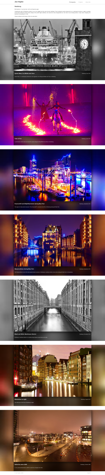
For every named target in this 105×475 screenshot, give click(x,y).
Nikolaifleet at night (20, 399)
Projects (81, 2)
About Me (88, 2)
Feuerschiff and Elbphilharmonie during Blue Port (30, 203)
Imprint (88, 472)
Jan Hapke (19, 2)
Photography (72, 2)
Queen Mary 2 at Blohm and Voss (25, 73)
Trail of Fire (18, 138)
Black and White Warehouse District (25, 334)
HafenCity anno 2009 (21, 464)
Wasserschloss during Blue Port (24, 269)
